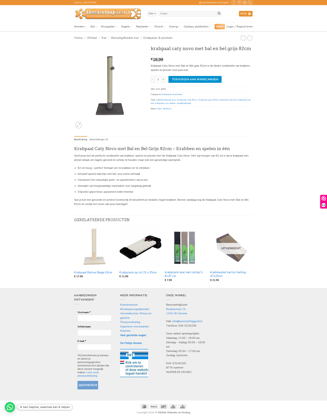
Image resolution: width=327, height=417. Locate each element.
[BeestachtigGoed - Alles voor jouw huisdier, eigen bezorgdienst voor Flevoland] (108, 13)
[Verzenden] (219, 14)
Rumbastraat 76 (176, 309)
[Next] (251, 257)
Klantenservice (129, 305)
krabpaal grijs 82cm (209, 99)
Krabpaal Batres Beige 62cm (93, 272)
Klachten (125, 331)
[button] (214, 2)
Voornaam (84, 312)
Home (78, 38)
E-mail (81, 341)
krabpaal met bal (228, 99)
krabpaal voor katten (165, 103)
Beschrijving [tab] (80, 139)
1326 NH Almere (176, 313)
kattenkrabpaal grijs (166, 99)
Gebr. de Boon (164, 108)
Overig (173, 26)
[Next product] (243, 38)
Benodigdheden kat (125, 38)
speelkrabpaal (184, 103)
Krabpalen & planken (158, 38)
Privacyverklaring (130, 322)
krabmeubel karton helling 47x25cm (228, 274)
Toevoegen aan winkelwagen (195, 79)
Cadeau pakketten (196, 26)
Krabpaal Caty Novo (187, 99)
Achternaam (84, 326)
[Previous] (74, 257)
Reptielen (142, 26)
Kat (92, 26)
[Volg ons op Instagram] (239, 2)
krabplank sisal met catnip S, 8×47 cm (184, 274)
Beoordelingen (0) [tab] (99, 139)
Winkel (92, 38)
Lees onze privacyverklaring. (88, 374)
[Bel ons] (250, 2)
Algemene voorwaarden (134, 326)
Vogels (125, 26)
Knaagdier (108, 26)
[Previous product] (249, 38)
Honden (79, 26)
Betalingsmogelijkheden (134, 309)
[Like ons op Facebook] (233, 2)
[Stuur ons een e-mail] (244, 2)
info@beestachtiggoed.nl (187, 321)
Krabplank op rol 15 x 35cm (138, 272)
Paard (158, 26)
